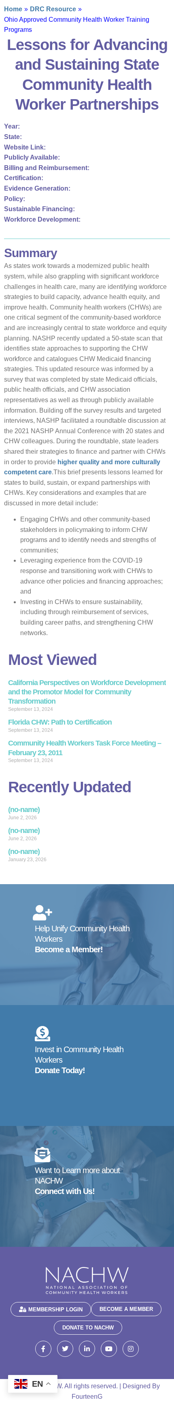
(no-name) (24, 810)
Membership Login (55, 1309)
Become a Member (126, 1309)
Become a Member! (69, 949)
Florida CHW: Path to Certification (60, 722)
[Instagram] (131, 1349)
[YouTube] (109, 1349)
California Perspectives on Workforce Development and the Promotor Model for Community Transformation (87, 692)
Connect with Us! (65, 1191)
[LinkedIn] (87, 1349)
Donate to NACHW (88, 1328)
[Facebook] (43, 1349)
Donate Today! (60, 1070)
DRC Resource (53, 9)
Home (13, 9)
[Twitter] (65, 1349)
